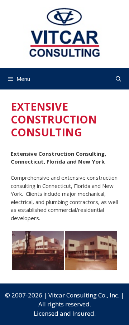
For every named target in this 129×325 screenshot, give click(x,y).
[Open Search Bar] (118, 78)
